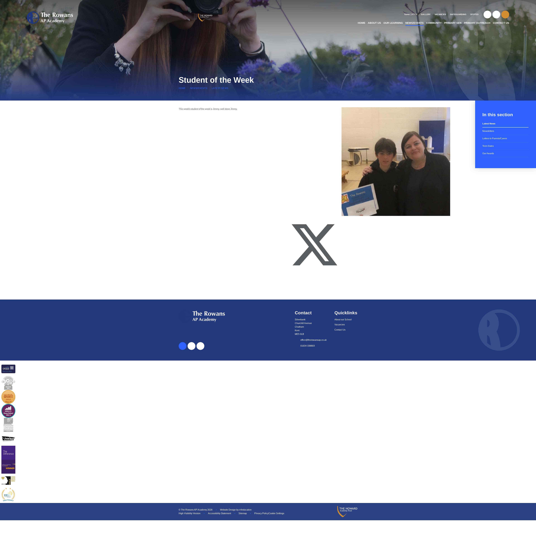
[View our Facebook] (487, 14)
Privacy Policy (261, 513)
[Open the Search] (505, 14)
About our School (343, 319)
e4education (245, 510)
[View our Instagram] (496, 14)
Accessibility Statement (219, 513)
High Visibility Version (189, 513)
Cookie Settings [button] (276, 513)
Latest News (220, 88)
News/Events (198, 88)
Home (182, 88)
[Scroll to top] (182, 346)
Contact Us (339, 330)
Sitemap (243, 513)
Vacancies (339, 324)
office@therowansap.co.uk (313, 340)
